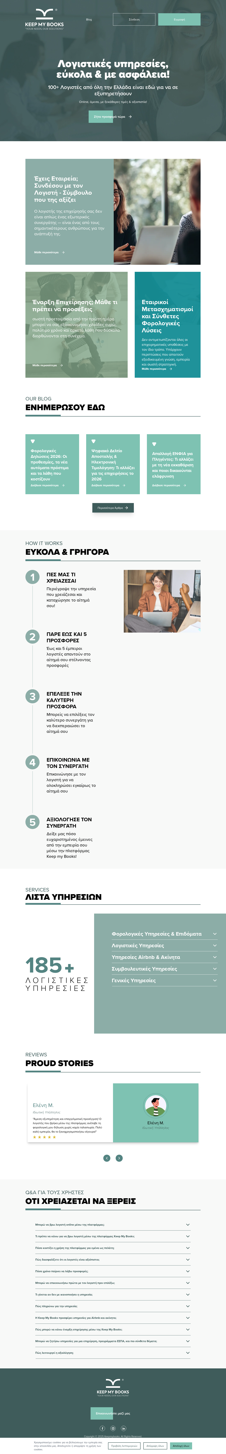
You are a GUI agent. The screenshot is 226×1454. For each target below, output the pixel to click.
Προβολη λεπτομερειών (124, 1446)
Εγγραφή (179, 19)
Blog (89, 19)
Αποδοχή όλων (181, 1446)
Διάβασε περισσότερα (45, 485)
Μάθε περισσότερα (44, 365)
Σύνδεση (134, 19)
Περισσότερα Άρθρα (110, 508)
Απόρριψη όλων (155, 1446)
